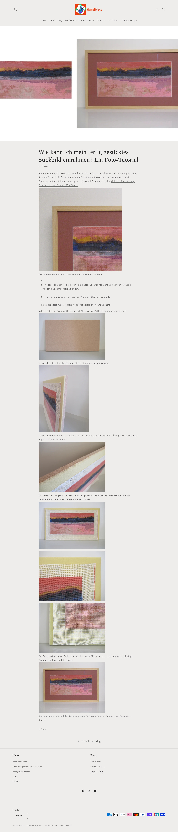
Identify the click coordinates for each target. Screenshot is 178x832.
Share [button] (44, 729)
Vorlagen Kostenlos (21, 772)
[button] (16, 9)
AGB (61, 825)
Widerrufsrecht (51, 825)
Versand (68, 825)
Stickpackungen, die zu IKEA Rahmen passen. (62, 716)
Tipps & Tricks (96, 772)
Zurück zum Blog (91, 741)
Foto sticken (95, 762)
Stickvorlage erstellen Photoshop (27, 767)
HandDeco (23, 825)
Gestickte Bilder (97, 767)
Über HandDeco (20, 762)
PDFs (15, 777)
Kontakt (16, 781)
